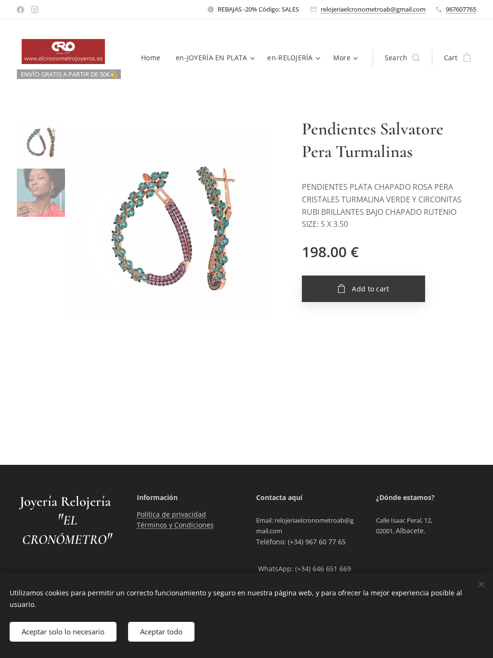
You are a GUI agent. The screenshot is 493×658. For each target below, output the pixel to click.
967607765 (461, 9)
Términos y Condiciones (175, 524)
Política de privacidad (171, 514)
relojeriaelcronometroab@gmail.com (373, 9)
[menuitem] (153, 58)
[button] (402, 58)
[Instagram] (35, 9)
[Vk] (20, 9)
